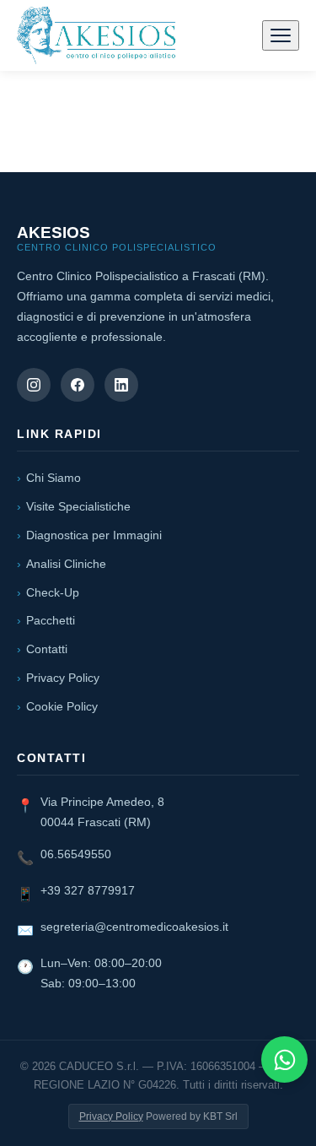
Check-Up (52, 592)
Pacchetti (50, 620)
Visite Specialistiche (78, 506)
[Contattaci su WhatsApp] (284, 1059)
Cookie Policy (62, 706)
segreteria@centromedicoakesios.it (134, 926)
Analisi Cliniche (66, 563)
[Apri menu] (280, 35)
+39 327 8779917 (87, 890)
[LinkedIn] (121, 385)
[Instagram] (34, 385)
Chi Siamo (53, 477)
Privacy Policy (62, 677)
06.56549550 (75, 854)
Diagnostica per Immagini (94, 535)
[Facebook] (77, 385)
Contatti (46, 649)
